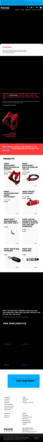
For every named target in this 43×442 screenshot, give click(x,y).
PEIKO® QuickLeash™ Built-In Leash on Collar (30, 166)
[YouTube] (31, 7)
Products (17, 9)
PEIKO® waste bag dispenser (11, 250)
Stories (22, 9)
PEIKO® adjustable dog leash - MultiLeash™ (11, 194)
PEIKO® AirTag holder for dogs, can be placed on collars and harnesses (30, 222)
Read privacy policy (22, 439)
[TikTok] (33, 7)
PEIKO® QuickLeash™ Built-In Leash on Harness (11, 166)
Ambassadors (28, 9)
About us (40, 9)
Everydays (25, 344)
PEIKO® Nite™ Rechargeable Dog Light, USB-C (11, 221)
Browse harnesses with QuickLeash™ (9, 134)
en (37, 7)
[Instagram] (29, 7)
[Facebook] (27, 7)
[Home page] (5, 8)
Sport (24, 364)
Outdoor (6, 344)
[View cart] (41, 8)
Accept (36, 438)
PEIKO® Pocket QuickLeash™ (28, 192)
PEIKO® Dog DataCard (27, 250)
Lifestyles (34, 9)
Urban (6, 364)
